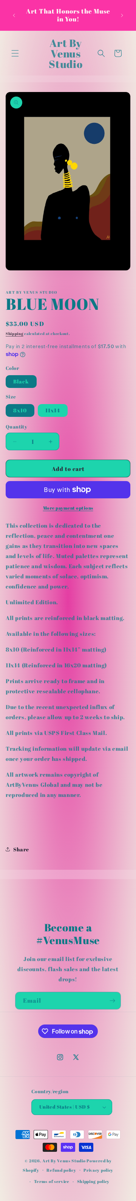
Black (21, 381)
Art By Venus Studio (63, 1160)
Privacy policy (98, 1170)
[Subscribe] (112, 1000)
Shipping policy (93, 1181)
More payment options (68, 508)
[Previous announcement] (14, 15)
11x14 (52, 410)
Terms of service (52, 1181)
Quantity (16, 426)
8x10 (20, 410)
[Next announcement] (122, 15)
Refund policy (61, 1170)
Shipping (14, 333)
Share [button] (21, 849)
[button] (15, 53)
